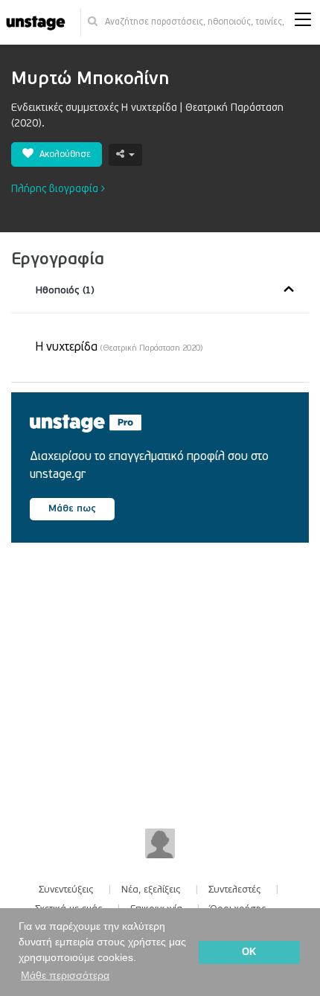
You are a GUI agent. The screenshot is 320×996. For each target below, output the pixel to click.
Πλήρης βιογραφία (56, 188)
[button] (303, 22)
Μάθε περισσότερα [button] (65, 975)
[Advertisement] (139, 681)
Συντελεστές (234, 889)
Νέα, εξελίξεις (151, 889)
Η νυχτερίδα (119, 347)
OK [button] (249, 952)
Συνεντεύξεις (66, 889)
